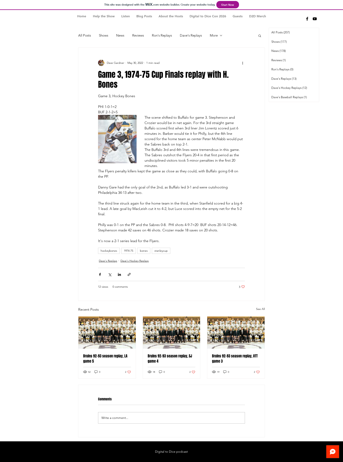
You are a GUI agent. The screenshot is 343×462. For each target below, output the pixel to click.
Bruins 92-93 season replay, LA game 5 (105, 358)
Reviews (138, 35)
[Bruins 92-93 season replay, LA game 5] (107, 332)
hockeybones (109, 250)
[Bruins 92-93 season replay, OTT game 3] (236, 332)
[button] (260, 35)
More (214, 35)
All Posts (84, 35)
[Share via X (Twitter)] (110, 274)
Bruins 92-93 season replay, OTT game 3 (235, 358)
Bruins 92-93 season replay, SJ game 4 (170, 358)
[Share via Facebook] (100, 274)
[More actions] (242, 62)
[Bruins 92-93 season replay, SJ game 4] (171, 332)
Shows (103, 35)
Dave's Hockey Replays (134, 261)
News (120, 35)
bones (144, 250)
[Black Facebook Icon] (307, 18)
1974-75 (128, 250)
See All (260, 309)
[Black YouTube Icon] (314, 18)
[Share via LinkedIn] (119, 274)
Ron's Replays (162, 35)
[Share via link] (129, 274)
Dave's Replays (191, 35)
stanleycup (161, 250)
